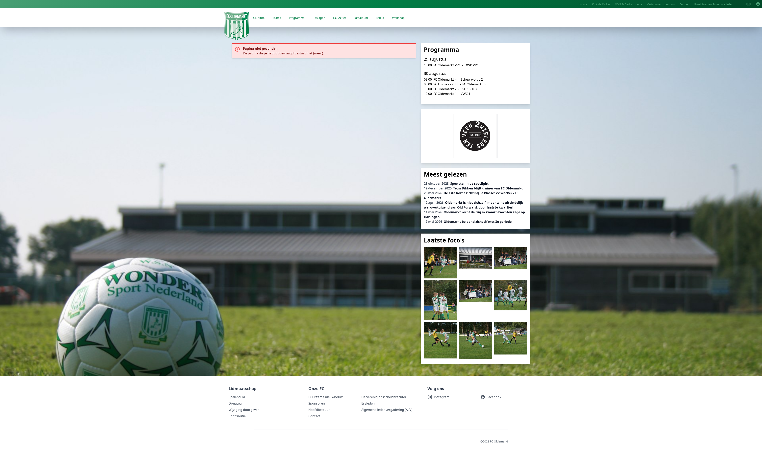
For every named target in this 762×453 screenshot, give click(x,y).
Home (583, 4)
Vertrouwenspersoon (661, 4)
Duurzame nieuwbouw (325, 397)
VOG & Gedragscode (628, 4)
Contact (684, 4)
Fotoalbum (361, 18)
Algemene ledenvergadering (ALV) (386, 410)
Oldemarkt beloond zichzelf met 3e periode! (468, 221)
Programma (297, 18)
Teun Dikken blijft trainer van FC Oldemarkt (473, 188)
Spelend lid (237, 397)
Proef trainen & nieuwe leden (713, 4)
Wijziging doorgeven (244, 410)
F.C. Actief (339, 18)
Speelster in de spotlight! (457, 183)
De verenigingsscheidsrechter (383, 397)
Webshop (398, 18)
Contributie (237, 416)
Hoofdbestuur (319, 410)
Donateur (236, 403)
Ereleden (368, 403)
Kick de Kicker (601, 4)
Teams (276, 18)
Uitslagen (319, 18)
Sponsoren (316, 403)
